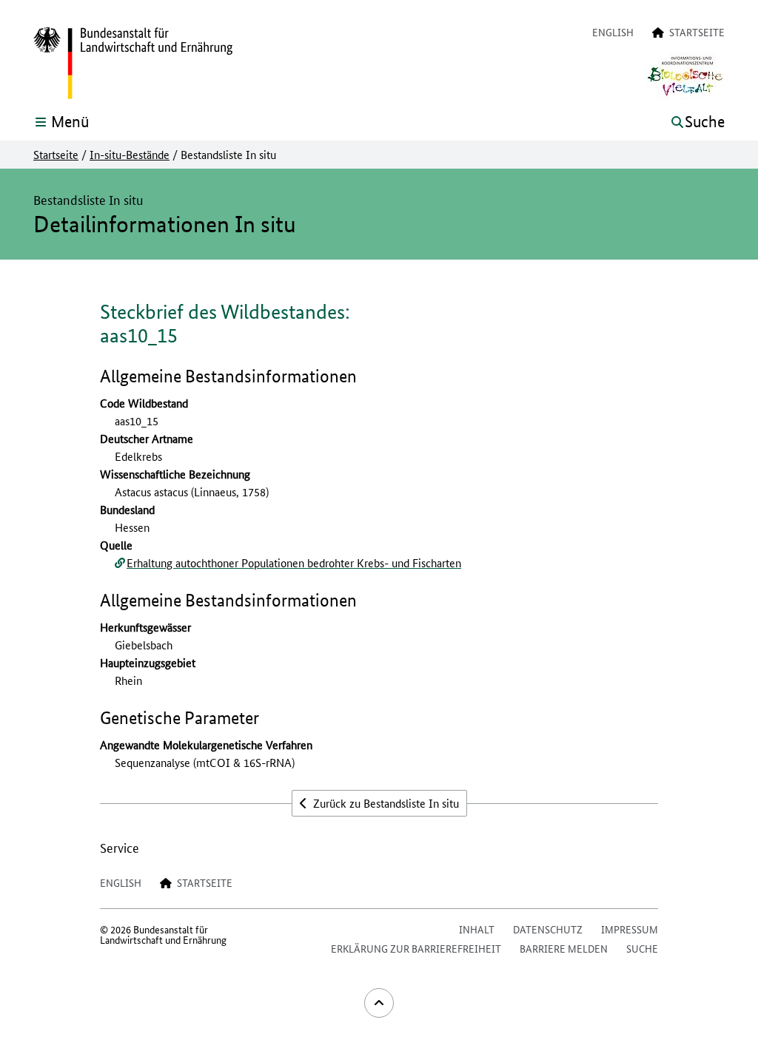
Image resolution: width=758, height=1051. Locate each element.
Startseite (55, 154)
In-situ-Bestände (130, 154)
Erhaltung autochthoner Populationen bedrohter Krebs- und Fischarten (294, 562)
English (613, 31)
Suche (642, 948)
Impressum (629, 929)
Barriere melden (564, 948)
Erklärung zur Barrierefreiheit (416, 948)
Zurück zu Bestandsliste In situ (384, 803)
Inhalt (476, 929)
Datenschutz (548, 929)
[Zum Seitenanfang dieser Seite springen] (379, 1003)
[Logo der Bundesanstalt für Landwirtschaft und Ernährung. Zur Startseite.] (132, 64)
